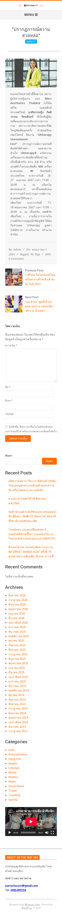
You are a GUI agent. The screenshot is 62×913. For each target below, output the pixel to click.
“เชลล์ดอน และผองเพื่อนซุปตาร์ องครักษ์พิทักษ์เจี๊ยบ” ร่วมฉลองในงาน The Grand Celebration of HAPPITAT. (32, 534)
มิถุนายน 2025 (17, 659)
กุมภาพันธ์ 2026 (18, 622)
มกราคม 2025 (17, 681)
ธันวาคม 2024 (17, 686)
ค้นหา (8, 455)
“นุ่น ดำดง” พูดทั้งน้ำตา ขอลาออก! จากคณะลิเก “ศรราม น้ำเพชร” (39, 306)
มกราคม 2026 (17, 627)
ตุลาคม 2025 (16, 640)
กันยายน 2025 (16, 645)
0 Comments (16, 259)
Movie (12, 772)
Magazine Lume (32, 904)
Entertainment (17, 754)
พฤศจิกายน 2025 (18, 636)
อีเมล (9, 400)
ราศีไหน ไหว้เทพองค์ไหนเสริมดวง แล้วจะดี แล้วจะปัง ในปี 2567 (40, 279)
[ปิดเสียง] (47, 832)
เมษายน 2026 (16, 613)
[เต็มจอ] (52, 832)
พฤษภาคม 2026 (18, 609)
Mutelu (13, 777)
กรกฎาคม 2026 (18, 600)
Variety (31, 41)
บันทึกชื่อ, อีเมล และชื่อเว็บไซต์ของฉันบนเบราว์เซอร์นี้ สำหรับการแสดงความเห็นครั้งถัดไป (31, 429)
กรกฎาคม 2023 (18, 731)
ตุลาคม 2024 (16, 695)
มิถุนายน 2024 (17, 713)
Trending (14, 795)
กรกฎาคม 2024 (18, 708)
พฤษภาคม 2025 (18, 663)
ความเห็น (11, 345)
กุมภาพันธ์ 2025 (18, 677)
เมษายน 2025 (16, 668)
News (12, 781)
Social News (16, 786)
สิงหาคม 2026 (17, 595)
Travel (12, 790)
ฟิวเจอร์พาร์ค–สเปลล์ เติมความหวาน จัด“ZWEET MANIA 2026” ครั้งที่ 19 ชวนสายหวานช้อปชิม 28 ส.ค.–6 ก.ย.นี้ (31, 551)
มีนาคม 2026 (16, 618)
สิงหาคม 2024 (17, 704)
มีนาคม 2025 (16, 672)
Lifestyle (14, 768)
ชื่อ (7, 387)
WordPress (27, 907)
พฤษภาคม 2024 (18, 717)
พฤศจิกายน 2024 (18, 690)
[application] (31, 821)
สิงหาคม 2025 (17, 650)
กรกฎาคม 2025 (18, 654)
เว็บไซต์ (9, 414)
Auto (11, 750)
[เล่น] (9, 832)
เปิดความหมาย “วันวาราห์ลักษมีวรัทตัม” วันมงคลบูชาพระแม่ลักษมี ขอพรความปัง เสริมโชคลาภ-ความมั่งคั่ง (32, 485)
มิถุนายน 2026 (17, 604)
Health (12, 763)
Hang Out (14, 759)
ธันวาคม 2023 (17, 727)
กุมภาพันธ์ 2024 (18, 722)
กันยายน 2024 (16, 699)
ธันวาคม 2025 (17, 632)
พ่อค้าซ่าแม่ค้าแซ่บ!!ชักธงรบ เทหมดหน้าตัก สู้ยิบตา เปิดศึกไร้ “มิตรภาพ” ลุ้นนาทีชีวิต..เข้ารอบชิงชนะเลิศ (32, 516)
